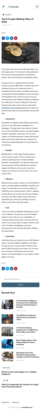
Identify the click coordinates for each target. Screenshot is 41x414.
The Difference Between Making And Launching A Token (26, 317)
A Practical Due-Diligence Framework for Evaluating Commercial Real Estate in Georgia (26, 304)
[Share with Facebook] (3, 38)
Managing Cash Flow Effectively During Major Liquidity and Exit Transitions (27, 355)
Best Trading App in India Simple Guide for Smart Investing (26, 342)
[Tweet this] (7, 38)
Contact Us (5, 402)
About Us (15, 402)
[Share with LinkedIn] (11, 38)
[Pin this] (15, 38)
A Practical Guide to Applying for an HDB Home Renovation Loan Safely (27, 330)
